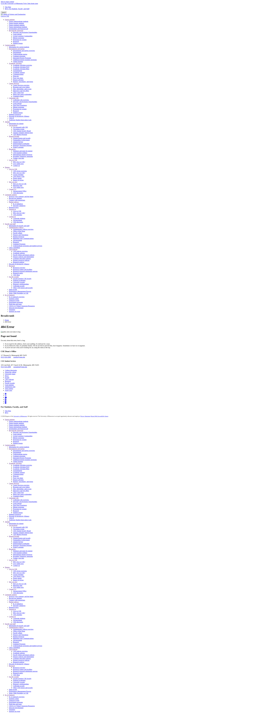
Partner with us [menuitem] (14, 202)
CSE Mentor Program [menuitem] (20, 134)
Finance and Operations (20, 635)
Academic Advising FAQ (21, 467)
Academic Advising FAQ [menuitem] (21, 67)
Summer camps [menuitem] (14, 299)
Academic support (19, 472)
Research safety (18, 673)
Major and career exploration (22, 494)
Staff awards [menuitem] (13, 289)
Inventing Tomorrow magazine (23, 556)
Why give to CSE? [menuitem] (19, 162)
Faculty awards (10, 383)
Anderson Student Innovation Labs (20, 520)
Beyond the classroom (16, 430)
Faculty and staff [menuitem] (10, 224)
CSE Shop (16, 675)
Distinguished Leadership (21, 543)
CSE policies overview (20, 651)
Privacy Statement (85, 416)
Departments (17, 452)
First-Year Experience (20, 505)
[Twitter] (5, 401)
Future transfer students (16, 423)
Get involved (13, 525)
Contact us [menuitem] (16, 165)
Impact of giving (18, 580)
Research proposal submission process (25, 671)
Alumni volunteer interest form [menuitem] (23, 133)
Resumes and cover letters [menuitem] (21, 87)
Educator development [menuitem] (16, 308)
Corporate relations (19, 618)
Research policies (18, 662)
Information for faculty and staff (19, 626)
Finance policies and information (23, 657)
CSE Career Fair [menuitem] (18, 92)
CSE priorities (17, 615)
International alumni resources (22, 554)
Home (7, 320)
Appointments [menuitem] (17, 71)
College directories (11, 370)
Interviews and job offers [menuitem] (21, 91)
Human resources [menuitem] (18, 237)
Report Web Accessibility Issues (99, 416)
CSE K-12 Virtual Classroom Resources (22, 706)
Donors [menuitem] (7, 167)
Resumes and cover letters (21, 487)
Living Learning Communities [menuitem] (22, 36)
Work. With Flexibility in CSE (18, 693)
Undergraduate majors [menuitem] (20, 54)
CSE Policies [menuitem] (13, 249)
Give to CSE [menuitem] (13, 160)
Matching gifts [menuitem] (17, 185)
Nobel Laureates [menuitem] (18, 147)
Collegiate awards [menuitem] (18, 286)
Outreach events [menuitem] (14, 300)
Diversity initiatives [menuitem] (19, 206)
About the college (10, 372)
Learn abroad (17, 434)
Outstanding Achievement (21, 540)
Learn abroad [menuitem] (17, 34)
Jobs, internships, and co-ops (22, 489)
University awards (19, 682)
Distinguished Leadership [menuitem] (21, 144)
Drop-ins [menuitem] (16, 76)
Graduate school (18, 496)
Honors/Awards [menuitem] (14, 136)
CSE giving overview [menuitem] (20, 171)
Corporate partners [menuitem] (11, 195)
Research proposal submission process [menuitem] (25, 271)
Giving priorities (18, 574)
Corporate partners (11, 595)
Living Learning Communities (22, 436)
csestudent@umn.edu (20, 367)
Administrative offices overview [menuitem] (23, 229)
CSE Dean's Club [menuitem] (18, 176)
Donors (7, 567)
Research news (14, 607)
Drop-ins (16, 476)
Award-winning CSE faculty (22, 678)
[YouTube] (6, 397)
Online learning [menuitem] (18, 61)
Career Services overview (21, 485)
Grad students (9, 385)
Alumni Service (18, 542)
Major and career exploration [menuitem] (22, 94)
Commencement (18, 474)
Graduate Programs (19, 644)
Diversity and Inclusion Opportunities (25, 432)
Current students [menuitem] (10, 45)
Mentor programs (18, 438)
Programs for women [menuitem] (20, 40)
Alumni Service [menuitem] (18, 142)
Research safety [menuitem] (18, 273)
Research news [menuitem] (14, 207)
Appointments (17, 471)
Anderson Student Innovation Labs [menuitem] (20, 120)
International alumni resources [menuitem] (22, 154)
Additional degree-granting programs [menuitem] (25, 60)
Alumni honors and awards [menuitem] (21, 138)
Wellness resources (15, 514)
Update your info (18, 558)
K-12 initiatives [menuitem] (18, 204)
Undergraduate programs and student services (27, 646)
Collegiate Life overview (21, 500)
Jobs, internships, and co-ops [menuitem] (22, 89)
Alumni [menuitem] (7, 122)
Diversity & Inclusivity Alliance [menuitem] (19, 116)
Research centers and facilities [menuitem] (22, 269)
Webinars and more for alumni (22, 551)
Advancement (17, 620)
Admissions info (10, 387)
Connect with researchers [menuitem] (17, 200)
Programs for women (20, 439)
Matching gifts (17, 585)
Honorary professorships (21, 684)
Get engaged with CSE (20, 527)
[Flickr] (5, 403)
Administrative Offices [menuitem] (16, 227)
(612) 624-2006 (6, 357)
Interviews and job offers (21, 491)
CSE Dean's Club (18, 576)
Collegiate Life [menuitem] (13, 98)
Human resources (18, 636)
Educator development (16, 708)
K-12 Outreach (10, 695)
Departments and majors (16, 449)
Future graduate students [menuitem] (17, 25)
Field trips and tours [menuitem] (15, 304)
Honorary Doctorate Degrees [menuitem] (22, 145)
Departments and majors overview (24, 450)
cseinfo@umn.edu (19, 357)
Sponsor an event (14, 711)
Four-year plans (18, 478)
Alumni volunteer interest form (23, 533)
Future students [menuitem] (10, 19)
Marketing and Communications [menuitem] (23, 238)
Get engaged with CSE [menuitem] (20, 127)
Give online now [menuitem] (18, 164)
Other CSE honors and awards (23, 688)
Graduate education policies (22, 658)
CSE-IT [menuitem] (11, 118)
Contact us (16, 565)
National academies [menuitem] (19, 280)
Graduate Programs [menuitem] (19, 244)
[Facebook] (5, 399)
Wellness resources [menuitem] (15, 114)
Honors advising (18, 480)
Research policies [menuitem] (18, 262)
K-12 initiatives (18, 604)
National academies (19, 680)
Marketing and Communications (23, 638)
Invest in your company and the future (21, 596)
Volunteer (12, 709)
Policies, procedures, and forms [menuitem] (23, 81)
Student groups (18, 443)
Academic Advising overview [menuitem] (22, 65)
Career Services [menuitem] (14, 83)
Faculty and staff (10, 624)
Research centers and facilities (22, 669)
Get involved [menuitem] (13, 125)
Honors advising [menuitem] (18, 80)
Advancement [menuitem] (17, 220)
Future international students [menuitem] (18, 27)
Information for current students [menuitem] (19, 47)
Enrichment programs (16, 702)
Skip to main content (7, 2)
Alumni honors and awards (21, 538)
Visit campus (9, 388)
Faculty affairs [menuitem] (17, 233)
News (7, 376)
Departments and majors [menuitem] (16, 49)
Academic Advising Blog (21, 469)
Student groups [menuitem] (18, 43)
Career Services (14, 483)
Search (4, 12)
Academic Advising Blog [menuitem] (21, 69)
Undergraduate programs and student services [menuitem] (27, 246)
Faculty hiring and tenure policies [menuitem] (23, 255)
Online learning (18, 461)
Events (7, 377)
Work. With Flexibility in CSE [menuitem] (18, 293)
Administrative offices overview (23, 629)
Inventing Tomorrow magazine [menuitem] (23, 156)
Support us (12, 609)
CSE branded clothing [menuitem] (20, 153)
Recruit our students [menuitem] (15, 198)
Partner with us (14, 602)
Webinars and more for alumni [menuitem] (22, 151)
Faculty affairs (17, 633)
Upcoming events (18, 529)
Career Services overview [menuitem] (21, 85)
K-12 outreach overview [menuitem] (17, 297)
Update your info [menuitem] (18, 158)
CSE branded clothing (20, 553)
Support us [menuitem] (12, 209)
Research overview (19, 668)
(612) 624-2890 (6, 367)
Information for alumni (16, 523)
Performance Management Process (20, 691)
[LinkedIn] (5, 394)
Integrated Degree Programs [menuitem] (22, 58)
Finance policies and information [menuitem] (23, 257)
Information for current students (19, 447)
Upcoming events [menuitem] (18, 129)
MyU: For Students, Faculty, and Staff (17, 9)
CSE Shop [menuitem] (16, 275)
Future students (10, 419)
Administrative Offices (16, 627)
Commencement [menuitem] (18, 74)
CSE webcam (9, 379)
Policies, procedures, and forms (23, 481)
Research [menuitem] (16, 41)
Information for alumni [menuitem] (16, 123)
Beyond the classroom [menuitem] (16, 30)
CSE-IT (11, 518)
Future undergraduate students (18, 421)
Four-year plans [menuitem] (18, 78)
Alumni (7, 522)
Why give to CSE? (19, 562)
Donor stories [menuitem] (17, 178)
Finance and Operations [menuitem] (20, 235)
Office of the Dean (19, 631)
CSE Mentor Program (20, 534)
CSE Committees (14, 647)
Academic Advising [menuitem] (15, 63)
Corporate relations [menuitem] (19, 218)
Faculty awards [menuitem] (14, 277)
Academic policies (19, 653)
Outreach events (14, 700)
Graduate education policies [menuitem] (22, 258)
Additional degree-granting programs (25, 460)
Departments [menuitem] (17, 52)
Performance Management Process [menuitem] (20, 291)
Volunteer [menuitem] (12, 309)
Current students (10, 445)
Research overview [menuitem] (19, 268)
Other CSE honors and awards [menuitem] (23, 288)
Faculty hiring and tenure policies (23, 655)
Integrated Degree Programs (22, 458)
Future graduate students (17, 425)
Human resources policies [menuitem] (21, 260)
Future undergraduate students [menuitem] (18, 21)
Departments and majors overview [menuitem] (24, 50)
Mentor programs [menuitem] (18, 38)
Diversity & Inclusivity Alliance (19, 516)
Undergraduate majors (20, 454)
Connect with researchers (17, 600)
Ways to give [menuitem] (13, 182)
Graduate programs (19, 456)
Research (8, 381)
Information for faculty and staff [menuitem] (19, 226)
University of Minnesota (20, 416)
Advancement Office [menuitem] (19, 191)
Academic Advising (15, 463)
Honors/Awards (14, 536)
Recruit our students (15, 598)
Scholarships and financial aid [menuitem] (18, 29)
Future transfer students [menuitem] (16, 23)
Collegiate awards (18, 686)
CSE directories (18, 593)
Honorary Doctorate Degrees (22, 545)
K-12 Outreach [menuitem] (10, 295)
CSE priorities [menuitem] (17, 215)
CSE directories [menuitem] (18, 193)
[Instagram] (5, 396)
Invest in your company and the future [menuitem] (21, 196)
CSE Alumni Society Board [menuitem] (22, 131)
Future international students (18, 427)
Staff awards (13, 689)
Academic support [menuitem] (19, 72)
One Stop (8, 7)
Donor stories (17, 578)
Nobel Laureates (18, 547)
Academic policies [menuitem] (19, 253)
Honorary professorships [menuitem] (21, 284)
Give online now (18, 564)
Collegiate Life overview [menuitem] (21, 100)
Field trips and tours (15, 704)
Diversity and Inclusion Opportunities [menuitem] (25, 32)
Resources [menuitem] (12, 149)
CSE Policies (13, 649)
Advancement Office (19, 591)
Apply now (8, 390)
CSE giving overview (20, 571)
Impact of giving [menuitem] (18, 180)
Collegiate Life (13, 498)
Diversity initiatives (19, 605)
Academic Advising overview (22, 465)
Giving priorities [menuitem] (18, 175)
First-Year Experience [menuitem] (20, 105)
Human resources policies (21, 660)
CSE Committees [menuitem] (14, 247)
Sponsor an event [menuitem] (14, 311)
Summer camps (14, 699)
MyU (6, 413)
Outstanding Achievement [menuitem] (21, 140)
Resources (12, 549)
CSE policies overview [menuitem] (20, 251)
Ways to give (13, 582)
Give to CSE (5, 16)
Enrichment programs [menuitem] (16, 302)
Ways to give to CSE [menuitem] (19, 184)
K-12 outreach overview (17, 697)
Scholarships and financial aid (18, 429)
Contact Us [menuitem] (12, 189)
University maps (10, 374)
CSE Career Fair (18, 492)
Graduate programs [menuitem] (19, 56)
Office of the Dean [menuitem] (19, 231)
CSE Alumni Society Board (22, 531)
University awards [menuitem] (19, 282)
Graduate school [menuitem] (18, 96)
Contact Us (12, 589)
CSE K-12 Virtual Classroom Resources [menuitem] (22, 306)
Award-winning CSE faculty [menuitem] (22, 278)
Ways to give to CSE (19, 584)
